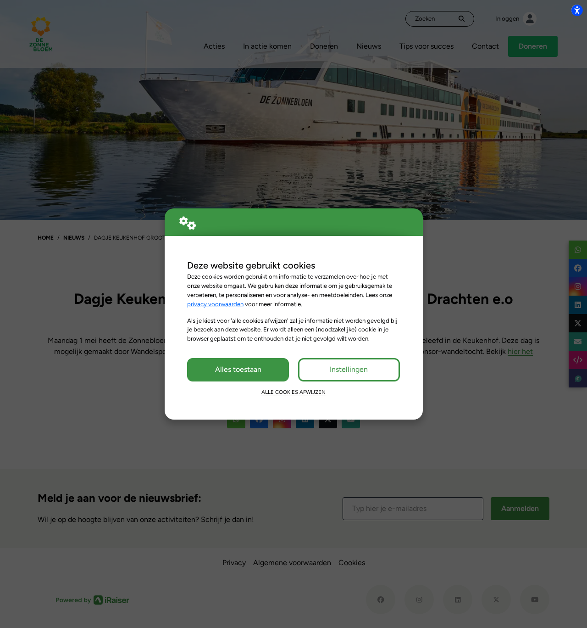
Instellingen (349, 369)
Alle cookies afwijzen (293, 392)
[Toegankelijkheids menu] (576, 10)
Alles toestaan (238, 369)
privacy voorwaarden (215, 304)
